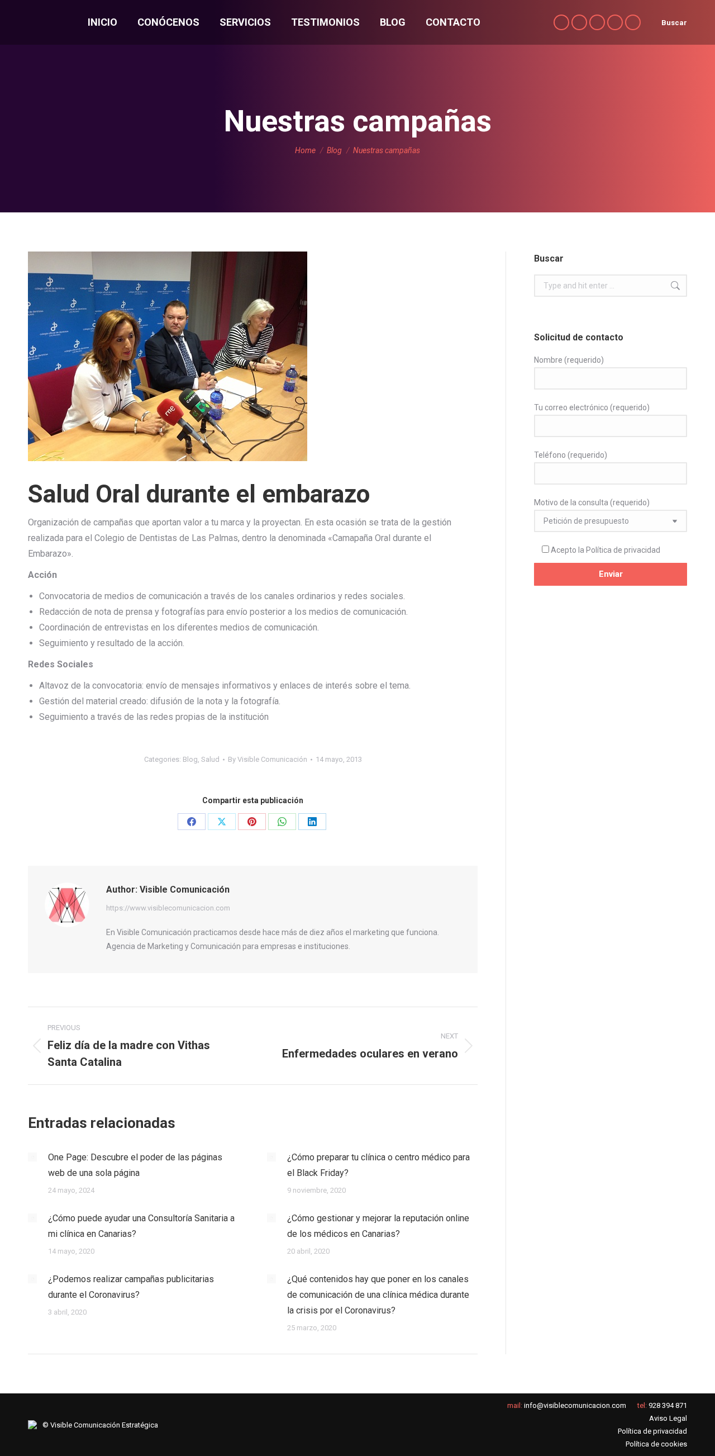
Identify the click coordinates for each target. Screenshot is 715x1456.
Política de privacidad (623, 550)
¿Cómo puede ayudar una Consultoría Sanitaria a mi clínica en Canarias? (141, 1226)
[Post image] (32, 1157)
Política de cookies (656, 1444)
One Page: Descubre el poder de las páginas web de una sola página (135, 1165)
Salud (210, 759)
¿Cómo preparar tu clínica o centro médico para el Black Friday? (378, 1165)
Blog (190, 759)
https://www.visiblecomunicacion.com (168, 908)
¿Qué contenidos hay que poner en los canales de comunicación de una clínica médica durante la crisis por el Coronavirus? (378, 1295)
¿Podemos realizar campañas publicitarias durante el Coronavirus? (131, 1287)
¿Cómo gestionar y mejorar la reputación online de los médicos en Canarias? (378, 1226)
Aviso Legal (668, 1418)
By (267, 759)
